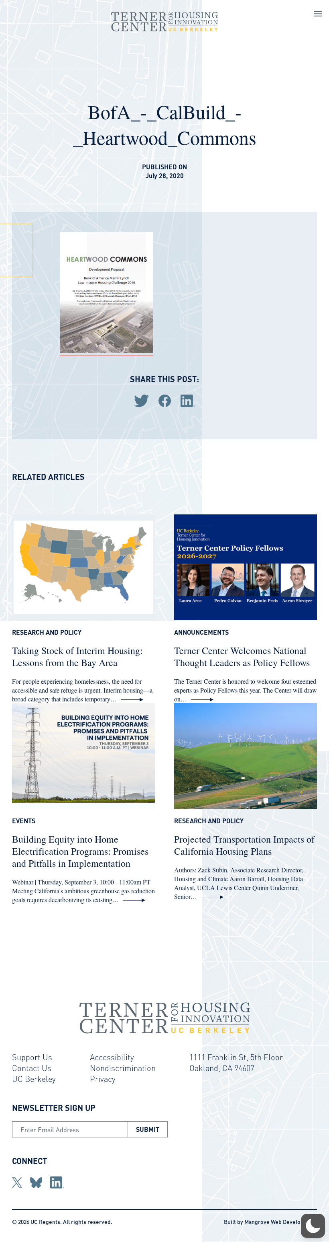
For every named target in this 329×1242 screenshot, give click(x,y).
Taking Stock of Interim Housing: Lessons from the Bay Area (77, 656)
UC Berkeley (34, 1078)
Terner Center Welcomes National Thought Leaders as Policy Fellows (242, 656)
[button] (313, 1226)
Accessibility (112, 1057)
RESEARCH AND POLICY (46, 632)
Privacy (103, 1078)
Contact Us (31, 1068)
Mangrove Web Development (280, 1221)
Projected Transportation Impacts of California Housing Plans (244, 845)
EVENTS (23, 821)
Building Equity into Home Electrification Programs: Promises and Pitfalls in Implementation (80, 851)
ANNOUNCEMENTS (201, 632)
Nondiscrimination (123, 1068)
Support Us (32, 1057)
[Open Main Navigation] (318, 15)
